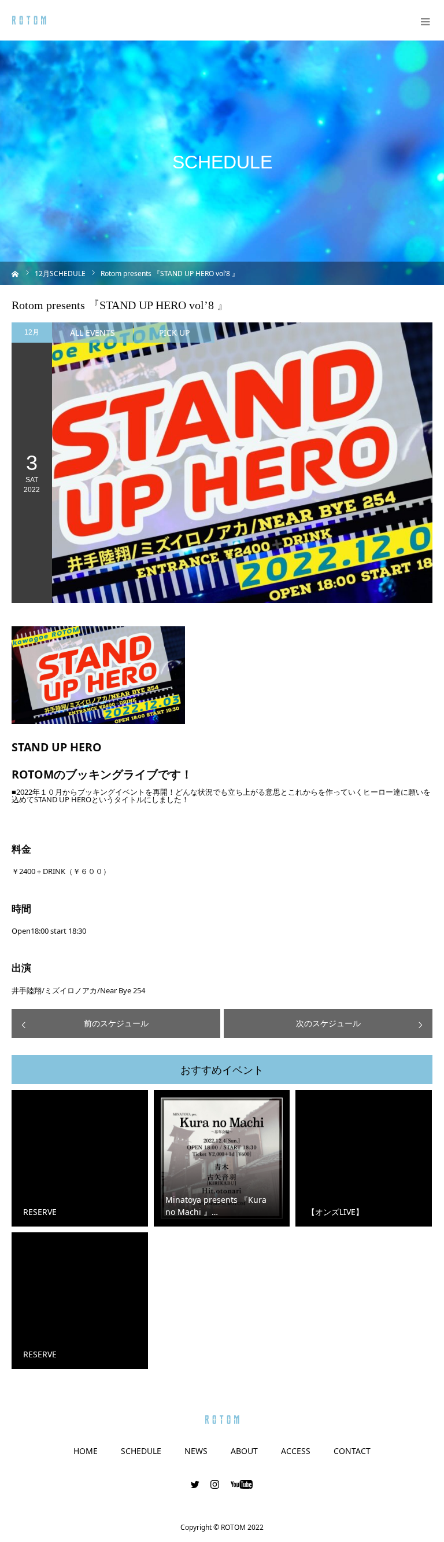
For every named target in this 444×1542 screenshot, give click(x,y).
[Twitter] (195, 1484)
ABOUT (244, 1451)
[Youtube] (242, 1484)
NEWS (196, 1451)
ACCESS (295, 1451)
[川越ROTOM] (29, 20)
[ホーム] (15, 273)
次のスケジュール (328, 1023)
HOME (85, 1451)
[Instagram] (215, 1484)
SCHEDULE (141, 1451)
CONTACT (352, 1451)
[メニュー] (424, 20)
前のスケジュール (116, 1023)
